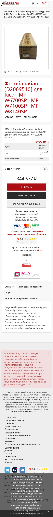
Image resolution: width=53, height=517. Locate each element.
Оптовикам (10, 438)
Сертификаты (11, 429)
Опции (8, 292)
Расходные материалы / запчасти (21, 298)
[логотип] (10, 3)
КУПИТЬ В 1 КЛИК (26, 195)
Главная (8, 11)
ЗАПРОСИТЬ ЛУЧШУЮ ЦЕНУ (26, 204)
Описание (9, 286)
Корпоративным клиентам (18, 435)
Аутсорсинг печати (14, 459)
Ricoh (12, 14)
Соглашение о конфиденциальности (22, 444)
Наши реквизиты (13, 426)
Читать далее (42, 141)
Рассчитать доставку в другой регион (26, 234)
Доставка (9, 450)
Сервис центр (11, 456)
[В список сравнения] (33, 3)
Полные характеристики (31, 286)
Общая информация (14, 420)
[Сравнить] (45, 169)
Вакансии (9, 441)
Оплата (8, 453)
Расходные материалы (26, 11)
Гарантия (9, 462)
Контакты (9, 423)
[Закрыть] (48, 511)
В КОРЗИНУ (26, 187)
